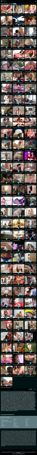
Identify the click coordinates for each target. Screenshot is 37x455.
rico (13, 421)
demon (2, 424)
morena (26, 424)
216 (35, 389)
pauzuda (14, 420)
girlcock (26, 421)
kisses (26, 420)
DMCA (19, 453)
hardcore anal (15, 422)
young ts (26, 422)
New (12, 3)
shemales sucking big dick (4, 420)
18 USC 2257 (16, 453)
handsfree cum (27, 425)
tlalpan (2, 422)
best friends (14, 419)
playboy (2, 426)
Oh (4, 1)
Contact (13, 453)
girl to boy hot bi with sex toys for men (6, 421)
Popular (15, 3)
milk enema (14, 424)
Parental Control (22, 453)
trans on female (27, 419)
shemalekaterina (3, 425)
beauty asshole (15, 425)
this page (32, 452)
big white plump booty (16, 426)
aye (1, 419)
